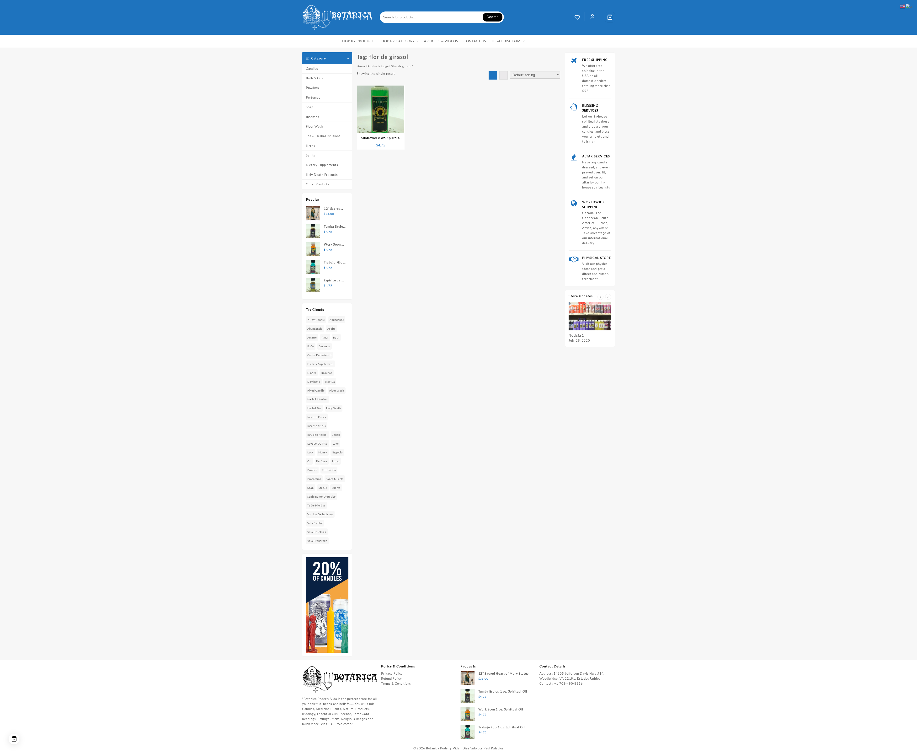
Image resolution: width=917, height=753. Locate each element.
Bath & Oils (314, 78)
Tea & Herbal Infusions (323, 136)
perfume (321, 461)
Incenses (312, 117)
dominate (313, 381)
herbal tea (314, 408)
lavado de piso (317, 443)
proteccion (329, 470)
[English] (903, 6)
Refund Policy (391, 678)
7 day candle (316, 319)
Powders (312, 88)
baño (310, 346)
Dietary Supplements (322, 165)
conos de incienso (319, 355)
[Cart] (610, 17)
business (325, 346)
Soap (309, 107)
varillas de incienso (320, 514)
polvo (336, 461)
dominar (326, 372)
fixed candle (316, 390)
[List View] (503, 75)
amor (325, 337)
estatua (330, 381)
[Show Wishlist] (579, 17)
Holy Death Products (322, 175)
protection (314, 478)
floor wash (336, 390)
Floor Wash (314, 126)
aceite (331, 328)
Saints (310, 155)
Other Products (317, 184)
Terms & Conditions (396, 683)
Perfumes (313, 97)
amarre (312, 337)
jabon (336, 434)
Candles (312, 68)
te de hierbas (316, 505)
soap (310, 487)
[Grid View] (493, 75)
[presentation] (600, 297)
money (322, 452)
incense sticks (316, 425)
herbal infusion (317, 399)
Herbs (310, 146)
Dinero (311, 372)
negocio (337, 452)
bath (336, 337)
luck (310, 452)
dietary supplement (320, 364)
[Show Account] (592, 17)
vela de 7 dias (316, 531)
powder (312, 470)
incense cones (316, 417)
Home (361, 66)
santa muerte (335, 478)
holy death (333, 408)
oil (309, 461)
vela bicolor (315, 523)
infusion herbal (317, 434)
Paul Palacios (494, 748)
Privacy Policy (392, 673)
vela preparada (317, 540)
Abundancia (315, 328)
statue (323, 487)
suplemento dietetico (321, 496)
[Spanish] (909, 6)
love (335, 443)
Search (492, 17)
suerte (336, 487)
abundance (337, 319)
